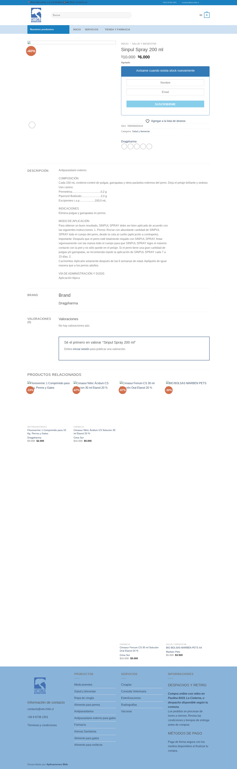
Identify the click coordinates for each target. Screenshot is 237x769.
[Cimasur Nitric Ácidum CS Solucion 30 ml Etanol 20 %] (95, 402)
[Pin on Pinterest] (143, 146)
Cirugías (126, 684)
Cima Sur (79, 437)
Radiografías (129, 704)
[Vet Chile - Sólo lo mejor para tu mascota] (36, 15)
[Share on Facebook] (124, 146)
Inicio (77, 29)
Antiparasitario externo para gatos (95, 718)
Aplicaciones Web (57, 764)
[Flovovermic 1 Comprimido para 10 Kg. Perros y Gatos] (48, 402)
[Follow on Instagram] (208, 2)
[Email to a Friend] (137, 146)
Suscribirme (165, 104)
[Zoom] (32, 125)
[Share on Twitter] (130, 146)
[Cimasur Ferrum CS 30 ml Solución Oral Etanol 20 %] (141, 511)
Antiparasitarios (84, 711)
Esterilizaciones (131, 698)
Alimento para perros (87, 704)
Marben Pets (173, 651)
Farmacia (80, 724)
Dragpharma (129, 141)
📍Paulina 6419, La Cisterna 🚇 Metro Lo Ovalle (57, 2)
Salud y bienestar (144, 43)
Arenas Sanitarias (85, 731)
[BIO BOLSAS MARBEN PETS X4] (187, 511)
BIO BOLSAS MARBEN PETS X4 (184, 647)
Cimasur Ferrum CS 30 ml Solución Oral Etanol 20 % (139, 649)
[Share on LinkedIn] (149, 146)
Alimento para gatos (86, 738)
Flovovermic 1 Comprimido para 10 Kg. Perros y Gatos (46, 432)
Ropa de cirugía (84, 698)
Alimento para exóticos (88, 744)
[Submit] (128, 15)
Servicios (91, 29)
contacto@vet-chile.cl (190, 2)
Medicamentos (83, 684)
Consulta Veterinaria (133, 691)
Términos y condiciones (42, 725)
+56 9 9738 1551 (170, 2)
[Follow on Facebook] (205, 2)
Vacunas (126, 711)
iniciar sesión (81, 349)
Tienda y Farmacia (117, 29)
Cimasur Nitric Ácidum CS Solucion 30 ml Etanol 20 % (94, 432)
